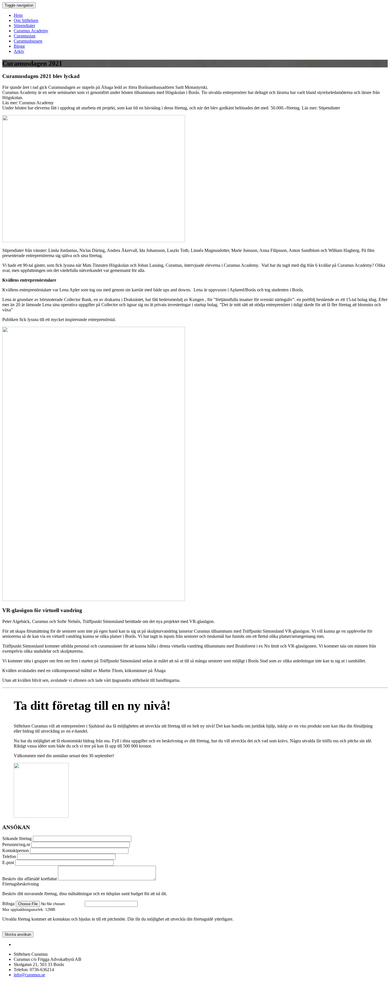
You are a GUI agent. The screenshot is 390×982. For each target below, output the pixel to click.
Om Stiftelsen (26, 20)
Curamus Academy (31, 30)
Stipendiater (24, 25)
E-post (8, 862)
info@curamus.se (29, 974)
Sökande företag (17, 838)
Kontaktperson (15, 850)
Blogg (19, 46)
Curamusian (24, 35)
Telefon (9, 856)
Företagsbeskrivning (20, 883)
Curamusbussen (28, 41)
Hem (18, 15)
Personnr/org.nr (16, 844)
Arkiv (19, 51)
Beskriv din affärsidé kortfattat (29, 878)
